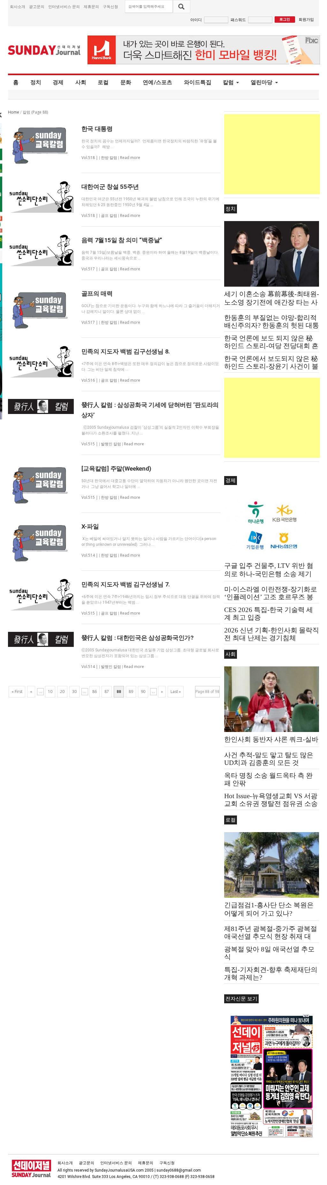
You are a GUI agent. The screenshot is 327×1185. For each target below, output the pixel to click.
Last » (176, 691)
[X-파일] (40, 542)
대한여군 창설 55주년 (110, 186)
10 (50, 691)
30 (74, 691)
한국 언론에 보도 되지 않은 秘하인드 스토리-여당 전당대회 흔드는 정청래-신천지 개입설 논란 (271, 345)
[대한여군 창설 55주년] (40, 197)
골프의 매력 (97, 293)
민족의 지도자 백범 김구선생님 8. (125, 351)
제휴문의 (91, 6)
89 (131, 691)
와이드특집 (197, 82)
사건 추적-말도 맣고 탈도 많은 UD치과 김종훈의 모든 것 (268, 759)
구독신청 (110, 6)
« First (16, 691)
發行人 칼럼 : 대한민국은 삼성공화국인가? (137, 637)
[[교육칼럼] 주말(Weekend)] (40, 484)
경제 (58, 82)
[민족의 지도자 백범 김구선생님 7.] (40, 594)
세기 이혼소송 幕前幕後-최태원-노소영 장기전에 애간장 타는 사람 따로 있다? (271, 302)
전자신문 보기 (241, 999)
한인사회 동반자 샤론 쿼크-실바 (271, 739)
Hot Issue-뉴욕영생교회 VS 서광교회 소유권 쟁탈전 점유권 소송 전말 (271, 803)
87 (106, 691)
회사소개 (17, 6)
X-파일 (90, 526)
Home (13, 112)
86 (94, 691)
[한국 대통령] (40, 144)
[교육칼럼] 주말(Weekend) (116, 468)
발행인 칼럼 (111, 444)
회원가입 (306, 19)
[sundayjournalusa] (44, 50)
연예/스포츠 (157, 82)
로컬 (103, 82)
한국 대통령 (97, 128)
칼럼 (228, 82)
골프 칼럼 (109, 215)
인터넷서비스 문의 (64, 6)
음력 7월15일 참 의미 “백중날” (121, 240)
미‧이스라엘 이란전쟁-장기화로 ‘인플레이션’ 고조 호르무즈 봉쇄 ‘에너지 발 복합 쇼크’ (270, 596)
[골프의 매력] (40, 309)
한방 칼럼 (109, 157)
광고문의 (36, 6)
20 (62, 691)
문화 (126, 82)
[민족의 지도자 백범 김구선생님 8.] (40, 362)
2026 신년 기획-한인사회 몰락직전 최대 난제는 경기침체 (271, 634)
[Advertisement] (272, 154)
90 (143, 691)
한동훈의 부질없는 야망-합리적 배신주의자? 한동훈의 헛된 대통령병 (271, 325)
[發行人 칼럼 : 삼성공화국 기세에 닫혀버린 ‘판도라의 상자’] (40, 406)
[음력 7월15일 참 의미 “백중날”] (40, 250)
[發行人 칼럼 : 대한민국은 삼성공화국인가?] (40, 639)
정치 (36, 82)
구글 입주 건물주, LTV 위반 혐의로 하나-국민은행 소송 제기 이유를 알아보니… (268, 574)
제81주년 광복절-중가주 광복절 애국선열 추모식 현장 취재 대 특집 (270, 936)
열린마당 (262, 82)
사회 (81, 82)
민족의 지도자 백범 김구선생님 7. (125, 584)
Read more (130, 157)
